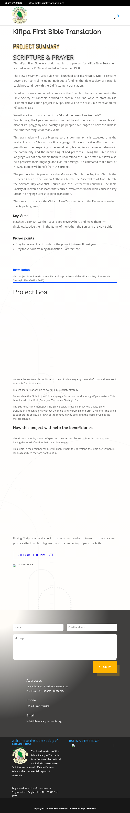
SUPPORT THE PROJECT (35, 555)
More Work (108, 602)
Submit (105, 667)
